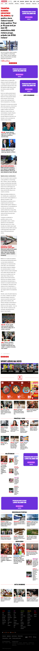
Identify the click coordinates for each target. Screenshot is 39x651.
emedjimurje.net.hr (15, 642)
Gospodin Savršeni (16, 623)
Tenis (8, 620)
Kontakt (10, 638)
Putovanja (22, 622)
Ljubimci (22, 619)
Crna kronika (11, 3)
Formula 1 (9, 625)
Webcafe (27, 1)
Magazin (22, 1)
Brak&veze (22, 612)
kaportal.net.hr (25, 642)
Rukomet (9, 614)
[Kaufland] (19, 377)
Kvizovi (28, 623)
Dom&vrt (22, 614)
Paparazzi (15, 617)
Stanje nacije (28, 3)
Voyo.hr (10, 642)
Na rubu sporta (10, 617)
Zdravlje (22, 625)
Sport (15, 1)
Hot (18, 1)
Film (14, 614)
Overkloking (29, 619)
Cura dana (29, 614)
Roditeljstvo (22, 623)
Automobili (22, 628)
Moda (21, 620)
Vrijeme (3, 623)
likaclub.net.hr (14, 645)
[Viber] (14, 63)
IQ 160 (37, 1)
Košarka (9, 619)
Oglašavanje (9, 636)
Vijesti (2, 3)
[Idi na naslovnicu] (10, 2)
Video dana (29, 625)
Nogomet (9, 612)
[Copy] (16, 63)
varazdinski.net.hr (31, 642)
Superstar (15, 622)
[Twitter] (11, 63)
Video (35, 612)
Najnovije (35, 614)
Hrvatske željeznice (6, 353)
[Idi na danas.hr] (4, 1)
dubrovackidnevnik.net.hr (21, 644)
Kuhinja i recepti (23, 615)
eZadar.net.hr (28, 644)
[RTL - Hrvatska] (30, 637)
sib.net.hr (20, 642)
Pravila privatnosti (5, 638)
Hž (1, 353)
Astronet (29, 612)
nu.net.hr (32, 644)
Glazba (14, 615)
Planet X (29, 620)
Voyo (14, 626)
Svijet (6, 3)
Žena (31, 1)
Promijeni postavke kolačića (16, 638)
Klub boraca (9, 615)
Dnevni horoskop (30, 615)
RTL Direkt (22, 3)
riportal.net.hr (14, 644)
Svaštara (29, 622)
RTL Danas (17, 3)
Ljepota (22, 617)
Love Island (15, 620)
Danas (3, 611)
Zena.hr (6, 642)
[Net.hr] (35, 637)
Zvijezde (15, 612)
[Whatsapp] (13, 63)
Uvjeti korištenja (14, 636)
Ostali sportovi (10, 622)
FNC (8, 623)
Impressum (4, 636)
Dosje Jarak (34, 3)
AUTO (34, 1)
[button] (2, 365)
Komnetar (29, 617)
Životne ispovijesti (23, 626)
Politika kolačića (20, 636)
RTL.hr (3, 642)
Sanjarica (35, 616)
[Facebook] (9, 63)
